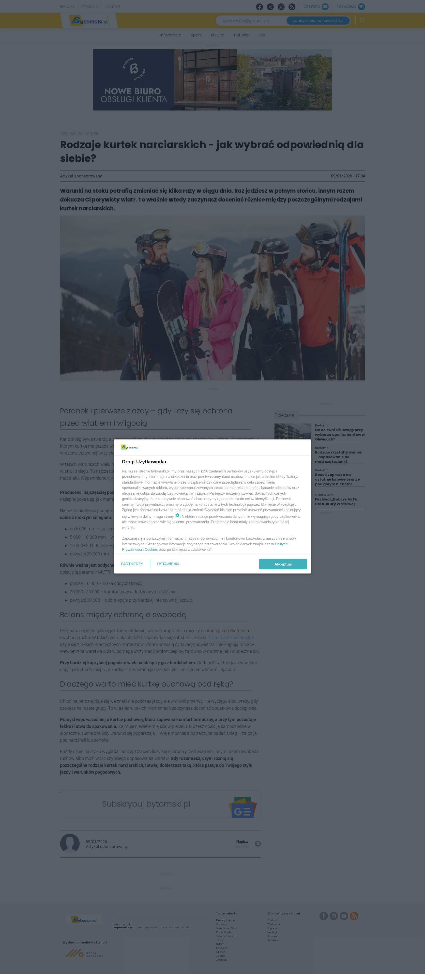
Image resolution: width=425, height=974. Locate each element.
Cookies (151, 549)
